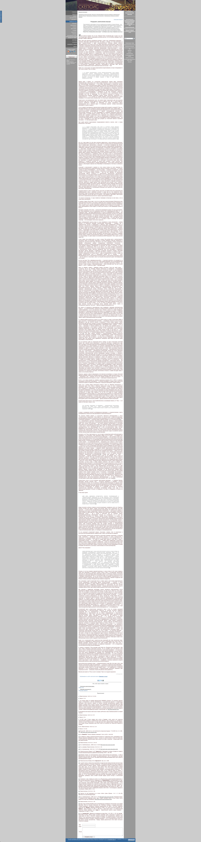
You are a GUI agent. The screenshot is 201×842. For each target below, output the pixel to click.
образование (73, 25)
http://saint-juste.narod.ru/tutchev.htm (88, 732)
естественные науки (71, 35)
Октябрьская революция (129, 46)
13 (91, 408)
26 (113, 626)
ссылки (74, 42)
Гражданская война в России (129, 44)
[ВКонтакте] (98, 680)
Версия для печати (83, 12)
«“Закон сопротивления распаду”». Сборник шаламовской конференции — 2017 (129, 31)
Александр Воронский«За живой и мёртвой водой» (129, 27)
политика (74, 23)
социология (73, 32)
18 (121, 439)
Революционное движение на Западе (111, 15)
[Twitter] (100, 680)
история (74, 30)
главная (74, 12)
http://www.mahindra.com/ (113, 709)
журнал (74, 14)
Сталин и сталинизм (130, 57)
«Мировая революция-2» (85, 689)
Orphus (68, 60)
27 (109, 652)
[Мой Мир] (103, 680)
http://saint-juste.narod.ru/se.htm (107, 744)
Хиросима (129, 14)
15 (120, 419)
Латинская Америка (100, 14)
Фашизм (129, 51)
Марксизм (130, 50)
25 (109, 567)
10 (83, 333)
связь (75, 46)
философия (73, 28)
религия (74, 27)
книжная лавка (72, 44)
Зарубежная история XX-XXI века (85, 14)
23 (112, 518)
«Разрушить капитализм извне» (87, 686)
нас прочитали (73, 17)
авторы (74, 40)
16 (98, 425)
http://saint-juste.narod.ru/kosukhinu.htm (109, 749)
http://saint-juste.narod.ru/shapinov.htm (103, 799)
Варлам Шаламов (129, 12)
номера (74, 16)
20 (113, 473)
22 (95, 503)
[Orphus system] (131, 840)
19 (100, 454)
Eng (133, 0)
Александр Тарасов (118, 19)
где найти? (74, 19)
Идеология (94, 14)
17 (115, 438)
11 (111, 344)
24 (115, 538)
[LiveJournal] (101, 680)
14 (119, 418)
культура (74, 33)
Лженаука (130, 61)
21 (114, 478)
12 (106, 394)
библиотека (73, 21)
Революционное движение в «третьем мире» (95, 15)
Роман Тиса (81, 687)
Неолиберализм (130, 53)
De (134, 0)
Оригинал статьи (103, 676)
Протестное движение (108, 14)
